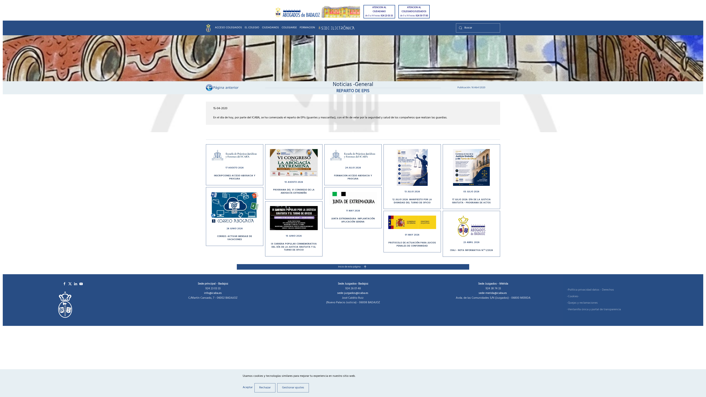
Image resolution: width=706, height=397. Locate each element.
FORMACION (307, 28)
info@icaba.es (213, 293)
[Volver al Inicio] (209, 28)
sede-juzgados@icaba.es (352, 293)
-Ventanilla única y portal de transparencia (594, 309)
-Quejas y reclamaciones (582, 303)
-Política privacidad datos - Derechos (590, 290)
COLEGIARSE (289, 28)
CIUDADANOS (270, 28)
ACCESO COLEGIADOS (228, 28)
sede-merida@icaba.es (493, 293)
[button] (365, 267)
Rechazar (265, 388)
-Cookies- (573, 296)
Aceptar (248, 387)
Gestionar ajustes (293, 388)
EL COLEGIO (252, 28)
